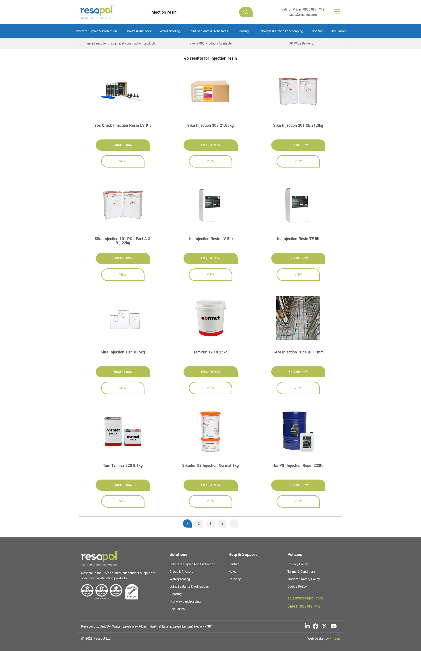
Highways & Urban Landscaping (280, 31)
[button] (246, 12)
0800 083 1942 (313, 9)
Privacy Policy (297, 564)
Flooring (243, 31)
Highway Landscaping (185, 601)
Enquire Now (122, 145)
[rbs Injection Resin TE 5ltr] (298, 206)
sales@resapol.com (303, 14)
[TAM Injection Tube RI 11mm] (298, 319)
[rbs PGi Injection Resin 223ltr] (298, 433)
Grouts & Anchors (138, 31)
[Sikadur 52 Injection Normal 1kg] (210, 433)
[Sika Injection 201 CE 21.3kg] (298, 92)
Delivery (234, 579)
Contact (233, 564)
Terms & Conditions (301, 571)
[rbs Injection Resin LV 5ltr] (210, 206)
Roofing (317, 31)
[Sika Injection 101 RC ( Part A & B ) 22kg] (122, 206)
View (122, 161)
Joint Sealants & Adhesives (208, 31)
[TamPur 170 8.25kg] (210, 319)
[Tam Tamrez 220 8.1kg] (122, 433)
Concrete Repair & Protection (96, 31)
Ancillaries (338, 31)
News (232, 571)
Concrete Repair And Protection (192, 564)
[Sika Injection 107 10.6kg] (122, 319)
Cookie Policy (297, 586)
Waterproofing (170, 31)
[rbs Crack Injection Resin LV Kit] (123, 92)
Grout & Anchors (181, 571)
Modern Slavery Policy (303, 579)
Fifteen (335, 638)
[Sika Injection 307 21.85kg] (210, 92)
